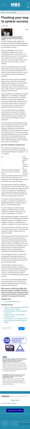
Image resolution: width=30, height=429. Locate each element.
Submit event (15, 400)
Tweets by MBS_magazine (9, 403)
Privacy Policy (5, 421)
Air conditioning (11, 12)
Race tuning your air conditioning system (16, 318)
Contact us (4, 422)
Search (22, 328)
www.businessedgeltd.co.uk (12, 301)
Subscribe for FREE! (15, 410)
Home (3, 12)
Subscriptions (3, 423)
